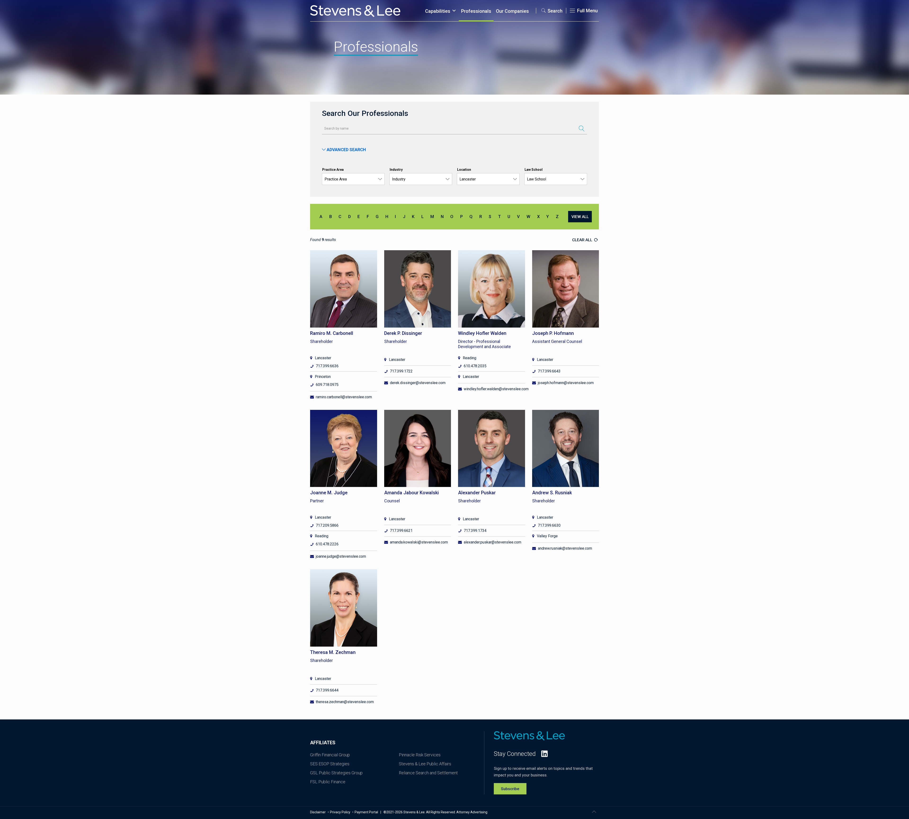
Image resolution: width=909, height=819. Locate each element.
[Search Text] (582, 128)
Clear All (582, 239)
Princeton (323, 376)
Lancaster (323, 358)
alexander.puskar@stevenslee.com (492, 542)
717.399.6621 (401, 530)
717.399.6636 (327, 366)
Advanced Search (346, 149)
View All (580, 216)
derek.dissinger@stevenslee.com (418, 383)
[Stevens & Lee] (355, 10)
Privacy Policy (340, 812)
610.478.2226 (327, 544)
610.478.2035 (475, 366)
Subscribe (510, 788)
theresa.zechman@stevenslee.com (345, 702)
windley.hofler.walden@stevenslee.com (496, 389)
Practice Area (333, 169)
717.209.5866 (327, 525)
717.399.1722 (401, 371)
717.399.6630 (549, 525)
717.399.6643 (549, 371)
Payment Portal (366, 812)
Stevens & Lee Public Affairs (425, 763)
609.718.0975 (327, 384)
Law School (534, 169)
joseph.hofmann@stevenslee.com (566, 383)
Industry (396, 169)
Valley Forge (547, 536)
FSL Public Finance (327, 781)
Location (464, 169)
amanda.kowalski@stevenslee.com (419, 542)
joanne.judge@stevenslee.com (341, 556)
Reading (469, 358)
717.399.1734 (475, 530)
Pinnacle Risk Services (420, 754)
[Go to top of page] (594, 812)
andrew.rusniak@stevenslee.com (565, 548)
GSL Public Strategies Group (336, 772)
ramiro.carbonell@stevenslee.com (344, 397)
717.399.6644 (327, 690)
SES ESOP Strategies (329, 763)
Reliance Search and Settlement (428, 772)
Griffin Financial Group (330, 754)
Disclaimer (318, 812)
